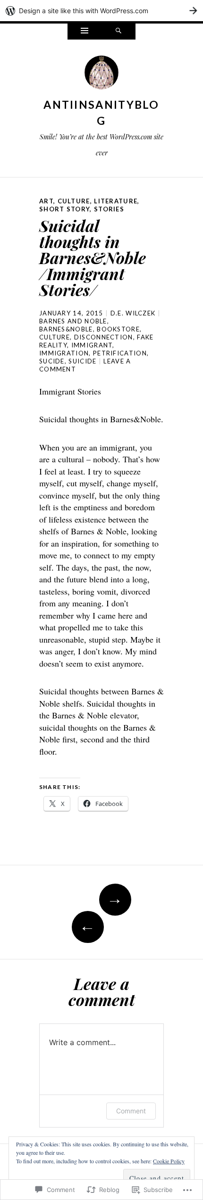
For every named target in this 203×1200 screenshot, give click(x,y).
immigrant (92, 345)
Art (46, 201)
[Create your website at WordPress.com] (101, 10)
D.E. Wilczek (133, 313)
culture (54, 337)
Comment (131, 1111)
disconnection (103, 337)
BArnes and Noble (73, 321)
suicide (82, 361)
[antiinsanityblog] (101, 75)
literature (115, 201)
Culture (74, 201)
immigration (64, 353)
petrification (120, 353)
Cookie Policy (169, 1161)
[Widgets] (85, 32)
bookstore (118, 329)
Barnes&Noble (66, 329)
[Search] (118, 32)
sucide (52, 361)
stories (109, 209)
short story (64, 209)
